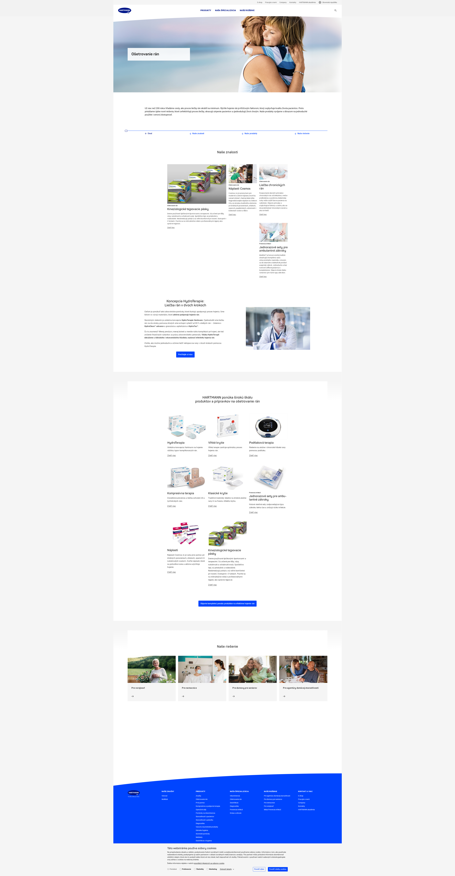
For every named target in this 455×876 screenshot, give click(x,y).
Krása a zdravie (235, 813)
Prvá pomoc (200, 803)
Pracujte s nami (271, 2)
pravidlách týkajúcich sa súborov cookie (209, 863)
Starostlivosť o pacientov (205, 816)
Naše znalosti (198, 133)
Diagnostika (200, 823)
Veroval (164, 796)
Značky (198, 796)
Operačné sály (201, 810)
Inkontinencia (235, 796)
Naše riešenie (247, 10)
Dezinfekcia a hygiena (204, 841)
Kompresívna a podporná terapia (208, 806)
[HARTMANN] (125, 10)
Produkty (205, 10)
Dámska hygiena (202, 830)
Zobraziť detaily (226, 869)
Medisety (199, 837)
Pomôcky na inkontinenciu (205, 813)
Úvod (150, 133)
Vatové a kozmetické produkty (207, 827)
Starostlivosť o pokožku (204, 820)
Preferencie (186, 869)
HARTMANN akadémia (307, 2)
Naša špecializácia (225, 10)
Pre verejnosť (269, 806)
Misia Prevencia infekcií (272, 810)
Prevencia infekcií (236, 810)
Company (283, 2)
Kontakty (292, 2)
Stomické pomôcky (203, 834)
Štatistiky (200, 869)
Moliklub (165, 799)
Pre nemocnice (269, 803)
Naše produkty (251, 133)
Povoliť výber (259, 869)
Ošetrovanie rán (202, 799)
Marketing (213, 869)
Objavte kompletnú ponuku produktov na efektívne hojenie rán (227, 603)
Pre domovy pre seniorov (273, 799)
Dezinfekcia (234, 803)
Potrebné (173, 869)
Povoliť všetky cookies (277, 869)
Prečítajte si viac (185, 354)
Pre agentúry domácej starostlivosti (277, 796)
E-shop (259, 2)
